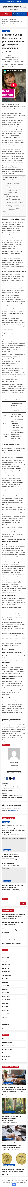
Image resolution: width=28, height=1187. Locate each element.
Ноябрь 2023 (5, 996)
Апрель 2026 (5, 957)
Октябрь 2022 (6, 1024)
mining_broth (7, 55)
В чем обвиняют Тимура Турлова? (11, 943)
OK (14, 1184)
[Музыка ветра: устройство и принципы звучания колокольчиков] (14, 1106)
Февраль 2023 (6, 1014)
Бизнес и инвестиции (8, 1045)
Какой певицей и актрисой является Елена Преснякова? (15, 200)
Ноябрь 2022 (5, 1021)
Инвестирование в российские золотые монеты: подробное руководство (13, 1172)
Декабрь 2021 (6, 1028)
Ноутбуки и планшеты (8, 1059)
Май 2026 (5, 954)
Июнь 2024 (5, 978)
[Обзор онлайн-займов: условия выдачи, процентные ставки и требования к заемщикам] (14, 1133)
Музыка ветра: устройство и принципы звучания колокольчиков (12, 1118)
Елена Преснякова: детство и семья (15, 182)
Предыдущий (13, 786)
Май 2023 (5, 1006)
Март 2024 (5, 989)
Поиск (5, 899)
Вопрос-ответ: (7, 194)
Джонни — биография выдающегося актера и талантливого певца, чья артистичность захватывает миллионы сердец (12, 859)
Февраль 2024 (6, 992)
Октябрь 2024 (6, 971)
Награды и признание (12, 192)
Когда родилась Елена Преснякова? (13, 197)
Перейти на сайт (14, 769)
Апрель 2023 (5, 1010)
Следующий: (12, 795)
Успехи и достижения (9, 187)
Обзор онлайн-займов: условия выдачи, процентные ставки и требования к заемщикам (13, 930)
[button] (2, 13)
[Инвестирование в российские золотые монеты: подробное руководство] (14, 1159)
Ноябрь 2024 (5, 968)
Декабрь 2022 (6, 1017)
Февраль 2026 (6, 964)
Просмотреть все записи (14, 772)
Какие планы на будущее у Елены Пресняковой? (16, 208)
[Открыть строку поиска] (10, 13)
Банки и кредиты (7, 1042)
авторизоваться (13, 810)
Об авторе (6, 211)
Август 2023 (5, 1003)
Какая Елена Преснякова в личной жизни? (16, 206)
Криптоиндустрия (7, 1049)
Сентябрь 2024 (6, 975)
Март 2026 (5, 961)
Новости (4, 1052)
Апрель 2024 (5, 985)
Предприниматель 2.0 (14, 6)
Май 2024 (5, 982)
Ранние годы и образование (11, 179)
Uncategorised (6, 31)
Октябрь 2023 (6, 999)
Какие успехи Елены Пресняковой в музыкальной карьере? (16, 203)
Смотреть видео (21, 13)
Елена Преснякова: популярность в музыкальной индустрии (15, 189)
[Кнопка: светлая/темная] (6, 13)
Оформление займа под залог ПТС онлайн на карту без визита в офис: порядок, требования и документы (13, 916)
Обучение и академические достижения (13, 184)
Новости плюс (6, 1056)
